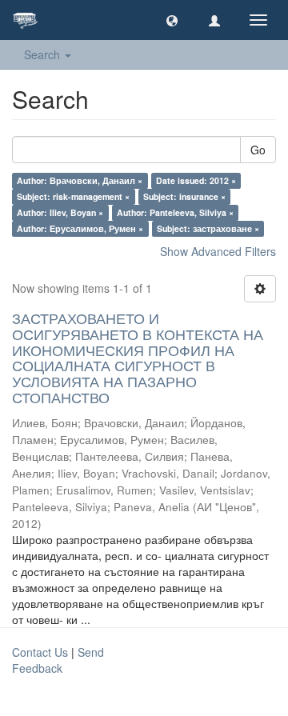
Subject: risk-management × (73, 196)
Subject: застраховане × (208, 228)
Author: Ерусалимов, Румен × (80, 228)
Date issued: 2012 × (196, 180)
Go (258, 150)
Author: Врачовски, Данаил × (79, 180)
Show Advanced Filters (218, 251)
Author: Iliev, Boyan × (60, 212)
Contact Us (40, 652)
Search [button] (43, 54)
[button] (172, 20)
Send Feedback (58, 660)
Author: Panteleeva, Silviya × (175, 212)
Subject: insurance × (184, 196)
